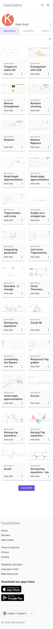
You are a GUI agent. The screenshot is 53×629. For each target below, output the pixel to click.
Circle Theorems (37, 288)
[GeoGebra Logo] (12, 5)
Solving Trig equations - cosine (38, 435)
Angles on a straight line (38, 214)
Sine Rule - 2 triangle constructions (12, 289)
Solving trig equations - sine (11, 435)
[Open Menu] (48, 5)
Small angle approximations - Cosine (40, 179)
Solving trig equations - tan (40, 470)
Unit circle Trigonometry (39, 251)
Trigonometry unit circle (12, 214)
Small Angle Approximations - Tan (13, 179)
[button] (26, 488)
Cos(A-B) (36, 322)
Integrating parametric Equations (10, 252)
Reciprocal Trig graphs (39, 361)
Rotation (9, 139)
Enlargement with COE (38, 68)
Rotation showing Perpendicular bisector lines (39, 108)
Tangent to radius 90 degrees (10, 70)
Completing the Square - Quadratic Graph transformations (14, 366)
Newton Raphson (36, 141)
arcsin (7, 468)
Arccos (35, 395)
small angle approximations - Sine (13, 399)
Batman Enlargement (11, 105)
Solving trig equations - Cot (11, 326)
